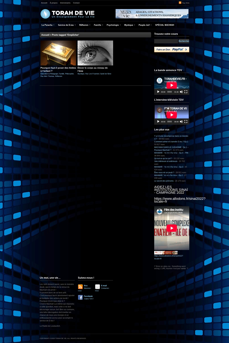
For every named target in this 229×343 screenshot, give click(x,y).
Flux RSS (185, 3)
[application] (171, 85)
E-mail (102, 288)
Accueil (44, 3)
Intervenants (65, 3)
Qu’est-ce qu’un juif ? (163, 158)
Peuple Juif (144, 25)
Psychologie (113, 25)
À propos (53, 3)
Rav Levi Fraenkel (92, 74)
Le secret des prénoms (164, 181)
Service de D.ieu (66, 25)
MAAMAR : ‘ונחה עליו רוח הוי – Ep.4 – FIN (171, 153)
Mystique (128, 25)
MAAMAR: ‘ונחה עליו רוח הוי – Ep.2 (168, 175)
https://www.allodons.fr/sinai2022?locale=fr (179, 200)
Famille (97, 25)
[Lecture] (158, 91)
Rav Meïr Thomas (47, 76)
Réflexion (83, 25)
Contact (76, 3)
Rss (84, 288)
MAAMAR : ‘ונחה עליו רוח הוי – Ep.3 (168, 167)
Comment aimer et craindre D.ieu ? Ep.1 (171, 142)
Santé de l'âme (105, 74)
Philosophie (69, 74)
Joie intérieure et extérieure (165, 161)
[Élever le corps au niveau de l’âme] (95, 65)
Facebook (89, 297)
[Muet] (181, 91)
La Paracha (47, 25)
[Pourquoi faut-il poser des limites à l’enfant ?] (58, 65)
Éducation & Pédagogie (49, 74)
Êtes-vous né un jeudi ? (164, 172)
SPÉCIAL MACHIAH (164, 25)
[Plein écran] (185, 91)
